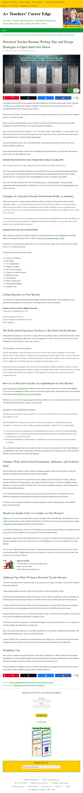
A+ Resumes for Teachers (9, 2)
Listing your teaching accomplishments (15, 388)
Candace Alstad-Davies (57, 2)
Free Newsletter (33, 786)
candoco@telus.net (53, 780)
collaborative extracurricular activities (29, 394)
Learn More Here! (41, 722)
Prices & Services (37, 2)
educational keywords (71, 185)
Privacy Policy (46, 786)
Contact (67, 786)
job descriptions (22, 608)
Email (41, 704)
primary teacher (28, 400)
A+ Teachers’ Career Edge (27, 13)
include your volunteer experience (40, 471)
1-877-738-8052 (12, 6)
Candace (55, 667)
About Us (58, 786)
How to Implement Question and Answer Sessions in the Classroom (31, 682)
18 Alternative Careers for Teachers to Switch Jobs (28, 685)
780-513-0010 (32, 6)
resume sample (36, 137)
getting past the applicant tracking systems (50, 238)
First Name (41, 698)
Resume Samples (24, 2)
